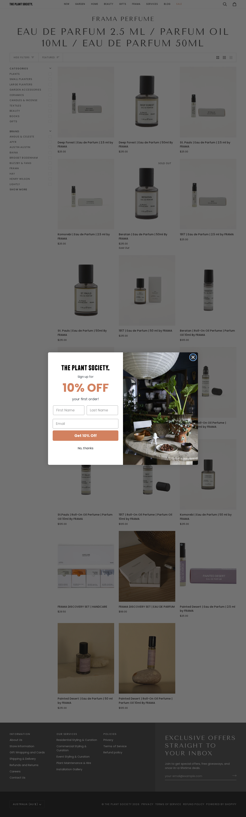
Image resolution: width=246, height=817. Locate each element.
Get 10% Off (85, 435)
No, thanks (85, 448)
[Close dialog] (193, 357)
